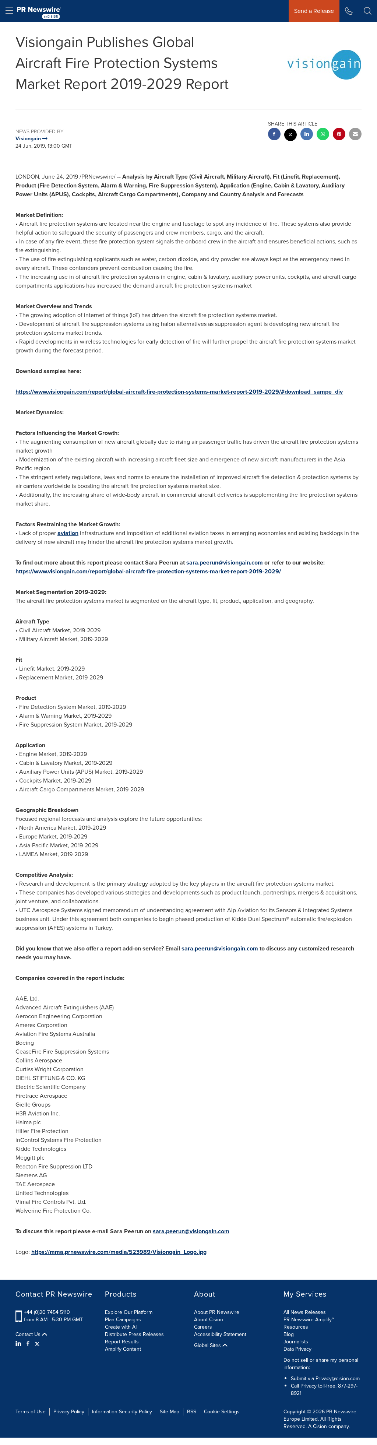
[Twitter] (37, 1343)
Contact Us (28, 1334)
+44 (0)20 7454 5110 (47, 1312)
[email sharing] (355, 135)
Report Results (122, 1342)
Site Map (169, 1412)
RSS (191, 1412)
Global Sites (208, 1345)
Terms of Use (30, 1412)
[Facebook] (28, 1343)
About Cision (208, 1319)
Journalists (295, 1342)
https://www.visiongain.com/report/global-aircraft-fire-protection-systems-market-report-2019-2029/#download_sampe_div (179, 391)
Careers (203, 1327)
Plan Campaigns (123, 1319)
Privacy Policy (68, 1412)
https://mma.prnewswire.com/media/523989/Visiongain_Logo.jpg (119, 1252)
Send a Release (314, 11)
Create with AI (121, 1327)
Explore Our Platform (128, 1312)
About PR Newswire (216, 1312)
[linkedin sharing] (306, 135)
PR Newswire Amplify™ (308, 1319)
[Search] (367, 11)
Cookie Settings (222, 1412)
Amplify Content (123, 1349)
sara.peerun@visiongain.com (224, 562)
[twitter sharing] (290, 136)
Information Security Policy (122, 1412)
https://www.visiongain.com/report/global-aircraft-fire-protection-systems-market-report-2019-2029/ (148, 571)
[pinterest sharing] (339, 135)
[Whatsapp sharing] (323, 135)
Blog (288, 1334)
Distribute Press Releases (134, 1334)
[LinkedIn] (19, 1343)
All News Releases (304, 1312)
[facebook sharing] (274, 135)
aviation (67, 533)
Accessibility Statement (220, 1334)
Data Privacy (297, 1349)
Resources (295, 1327)
